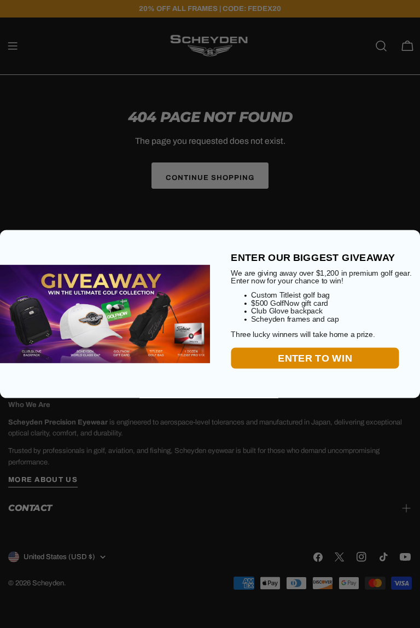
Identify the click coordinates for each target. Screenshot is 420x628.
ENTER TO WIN (315, 358)
